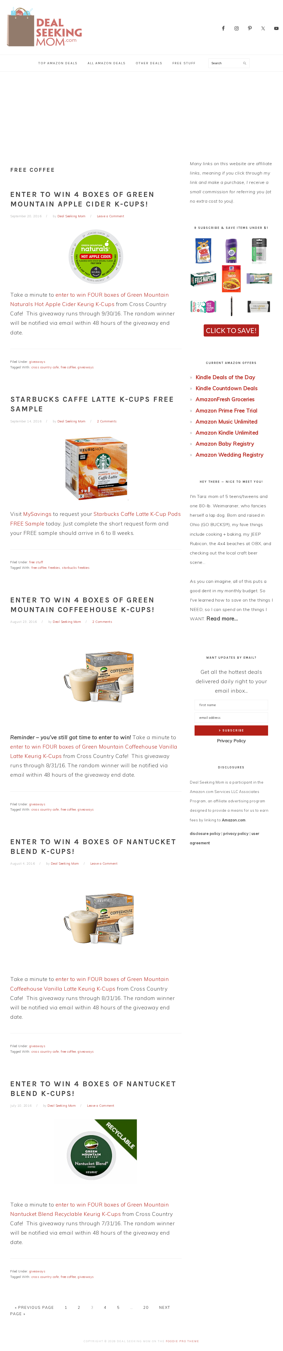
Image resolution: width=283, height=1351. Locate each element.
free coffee (68, 367)
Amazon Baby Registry (225, 443)
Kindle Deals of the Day (225, 377)
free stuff (36, 562)
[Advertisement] (141, 113)
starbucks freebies (76, 568)
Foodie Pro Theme (182, 1341)
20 (146, 1307)
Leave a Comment (110, 216)
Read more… (222, 618)
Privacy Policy (231, 740)
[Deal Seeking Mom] (44, 48)
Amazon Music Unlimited (227, 421)
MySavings (37, 514)
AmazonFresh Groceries (225, 399)
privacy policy (235, 833)
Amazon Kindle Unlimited (227, 432)
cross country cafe (45, 367)
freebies (54, 568)
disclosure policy (205, 833)
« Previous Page (34, 1307)
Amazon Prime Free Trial (227, 410)
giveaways (37, 362)
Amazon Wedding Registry (230, 454)
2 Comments (107, 421)
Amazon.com (234, 820)
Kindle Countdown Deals (227, 388)
